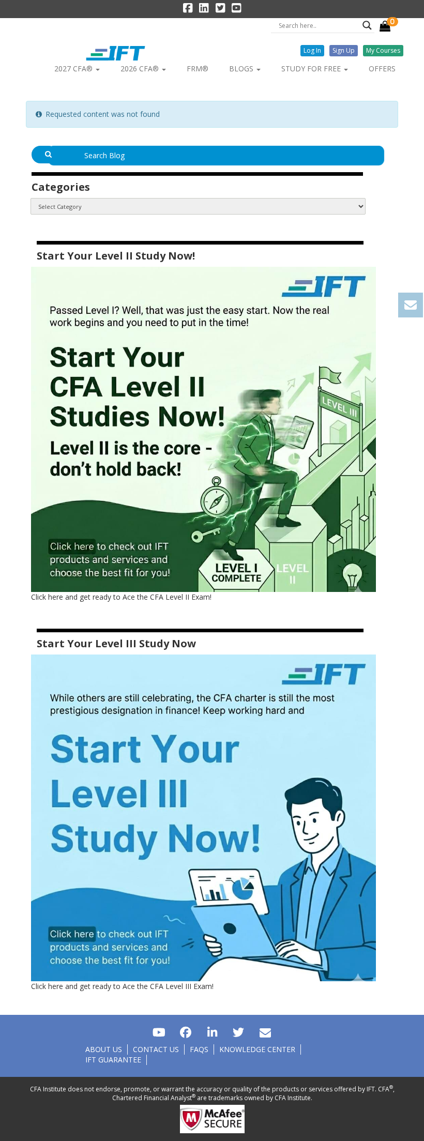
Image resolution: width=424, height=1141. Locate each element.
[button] (312, 50)
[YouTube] (158, 1032)
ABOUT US (103, 1049)
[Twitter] (238, 1032)
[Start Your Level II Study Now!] (203, 428)
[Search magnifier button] (367, 25)
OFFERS (382, 68)
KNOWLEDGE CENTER (257, 1049)
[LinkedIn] (211, 1032)
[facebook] (185, 1032)
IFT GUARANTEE (113, 1059)
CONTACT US (156, 1049)
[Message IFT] (265, 1032)
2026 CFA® (140, 68)
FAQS (199, 1049)
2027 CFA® (74, 68)
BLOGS (242, 68)
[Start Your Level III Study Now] (203, 817)
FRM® (197, 68)
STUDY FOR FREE (312, 68)
